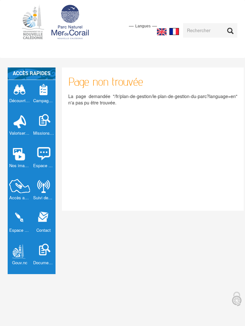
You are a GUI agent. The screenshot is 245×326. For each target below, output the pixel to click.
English (162, 31)
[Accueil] (59, 21)
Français (174, 31)
